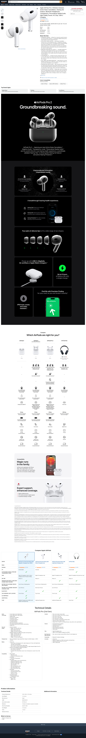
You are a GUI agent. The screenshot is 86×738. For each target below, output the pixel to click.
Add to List (73, 13)
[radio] (2, 10)
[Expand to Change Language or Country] (41, 731)
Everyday (44, 4)
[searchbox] (35, 2)
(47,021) (26, 567)
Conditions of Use (28, 734)
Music (35, 4)
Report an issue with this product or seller (49, 77)
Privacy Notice (34, 734)
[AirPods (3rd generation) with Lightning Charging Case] (59, 552)
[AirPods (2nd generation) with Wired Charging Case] (43, 552)
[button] (2, 5)
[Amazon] (4, 1)
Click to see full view (21, 48)
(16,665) (76, 567)
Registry (31, 4)
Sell (28, 4)
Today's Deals (11, 4)
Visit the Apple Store (44, 18)
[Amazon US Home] (27, 731)
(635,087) (43, 567)
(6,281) (59, 567)
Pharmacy (39, 4)
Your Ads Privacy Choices (56, 734)
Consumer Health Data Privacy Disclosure (44, 734)
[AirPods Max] (76, 552)
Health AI (6, 4)
